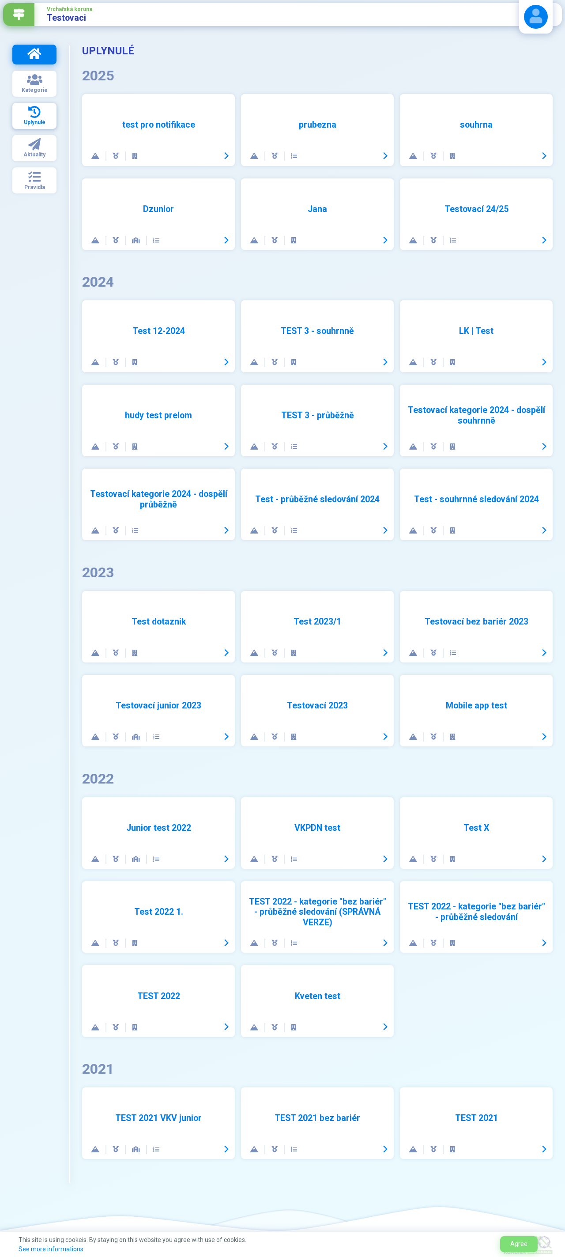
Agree (518, 1243)
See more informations (51, 1249)
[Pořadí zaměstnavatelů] (134, 156)
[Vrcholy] (95, 156)
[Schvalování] (294, 156)
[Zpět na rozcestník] (18, 14)
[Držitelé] (116, 156)
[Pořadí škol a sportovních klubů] (136, 240)
